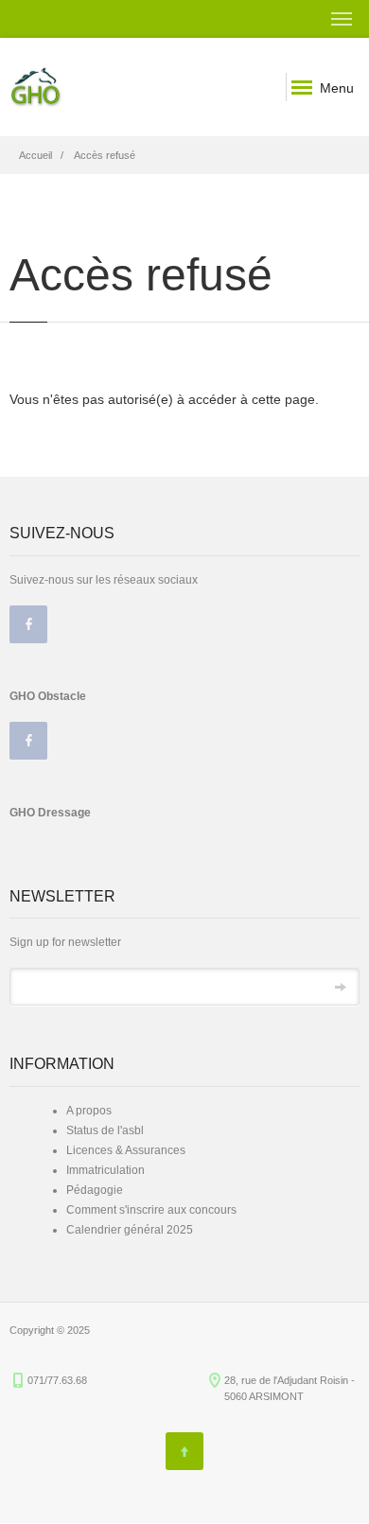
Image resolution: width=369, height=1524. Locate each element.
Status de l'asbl (105, 1130)
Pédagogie (94, 1190)
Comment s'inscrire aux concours (151, 1210)
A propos (89, 1110)
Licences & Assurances (125, 1150)
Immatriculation (105, 1170)
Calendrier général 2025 (129, 1229)
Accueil (35, 155)
